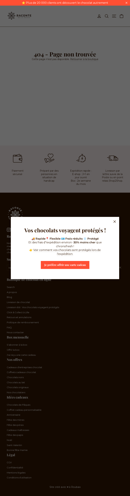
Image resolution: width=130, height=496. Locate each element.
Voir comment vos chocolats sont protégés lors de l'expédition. (67, 251)
